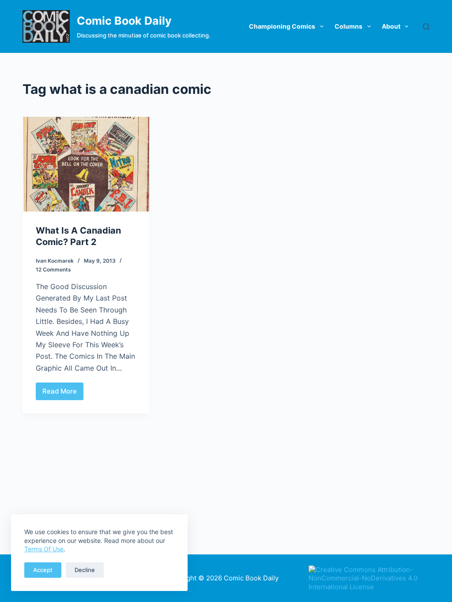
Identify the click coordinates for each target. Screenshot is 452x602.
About (391, 26)
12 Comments (53, 269)
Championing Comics (282, 26)
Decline (85, 569)
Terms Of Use (44, 549)
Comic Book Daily (124, 20)
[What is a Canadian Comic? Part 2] (86, 164)
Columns (348, 26)
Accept (43, 569)
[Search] (426, 26)
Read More (62, 393)
